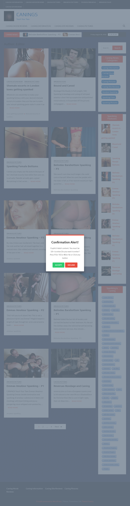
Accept (58, 265)
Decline (71, 265)
